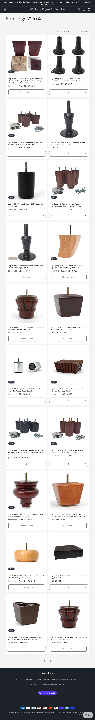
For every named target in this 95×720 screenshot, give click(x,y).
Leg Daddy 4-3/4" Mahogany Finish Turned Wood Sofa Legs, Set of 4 (25, 515)
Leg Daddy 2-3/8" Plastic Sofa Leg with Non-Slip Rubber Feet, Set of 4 (24, 390)
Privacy (38, 679)
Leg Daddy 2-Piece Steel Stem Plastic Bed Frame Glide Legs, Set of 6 (25, 267)
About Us (19, 679)
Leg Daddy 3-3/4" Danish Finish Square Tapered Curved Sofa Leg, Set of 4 (66, 267)
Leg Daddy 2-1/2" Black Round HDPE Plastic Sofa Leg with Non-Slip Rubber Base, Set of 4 (26, 453)
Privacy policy (60, 712)
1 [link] (38, 661)
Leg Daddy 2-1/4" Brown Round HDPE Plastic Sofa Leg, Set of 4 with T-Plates (26, 143)
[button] (4, 9)
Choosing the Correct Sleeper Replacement (47, 684)
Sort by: (55, 31)
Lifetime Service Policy (68, 679)
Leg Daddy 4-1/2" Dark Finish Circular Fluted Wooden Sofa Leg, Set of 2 (69, 638)
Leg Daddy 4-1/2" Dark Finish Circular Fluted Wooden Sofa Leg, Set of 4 (26, 328)
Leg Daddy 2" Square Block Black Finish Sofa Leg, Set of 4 (69, 577)
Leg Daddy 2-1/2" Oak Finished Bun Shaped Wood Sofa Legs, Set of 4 (26, 577)
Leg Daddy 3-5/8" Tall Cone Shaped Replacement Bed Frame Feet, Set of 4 (66, 80)
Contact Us (29, 679)
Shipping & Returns (50, 679)
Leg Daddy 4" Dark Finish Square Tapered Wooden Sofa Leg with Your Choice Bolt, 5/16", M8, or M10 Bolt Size (25, 81)
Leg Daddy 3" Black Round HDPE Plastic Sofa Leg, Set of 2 (26, 205)
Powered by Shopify (37, 712)
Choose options (26, 92)
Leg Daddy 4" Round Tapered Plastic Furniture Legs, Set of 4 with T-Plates (66, 205)
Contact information (83, 714)
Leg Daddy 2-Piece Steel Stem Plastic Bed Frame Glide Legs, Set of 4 (68, 143)
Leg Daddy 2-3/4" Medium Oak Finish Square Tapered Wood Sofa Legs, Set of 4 (68, 515)
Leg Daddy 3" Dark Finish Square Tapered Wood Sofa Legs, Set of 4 (67, 328)
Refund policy (49, 712)
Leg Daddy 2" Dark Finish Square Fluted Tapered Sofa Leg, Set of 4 (67, 390)
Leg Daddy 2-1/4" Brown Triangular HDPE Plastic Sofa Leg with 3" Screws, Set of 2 (24, 638)
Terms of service (72, 712)
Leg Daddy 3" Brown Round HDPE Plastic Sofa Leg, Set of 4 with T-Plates (67, 452)
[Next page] (56, 661)
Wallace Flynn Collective (22, 712)
